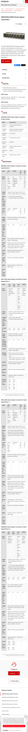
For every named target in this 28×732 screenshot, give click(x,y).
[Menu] (26, 1)
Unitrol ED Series (5, 714)
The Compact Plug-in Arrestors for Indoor (11, 707)
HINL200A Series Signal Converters (10, 694)
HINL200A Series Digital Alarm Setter (10, 697)
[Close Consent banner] (26, 716)
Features (4, 69)
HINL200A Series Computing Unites (10, 700)
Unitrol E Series (5, 711)
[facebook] (17, 65)
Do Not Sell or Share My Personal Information (14, 725)
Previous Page (14, 681)
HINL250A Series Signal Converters (9, 704)
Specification (6, 78)
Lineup (4, 74)
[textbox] (20, 24)
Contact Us (7, 61)
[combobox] (20, 23)
